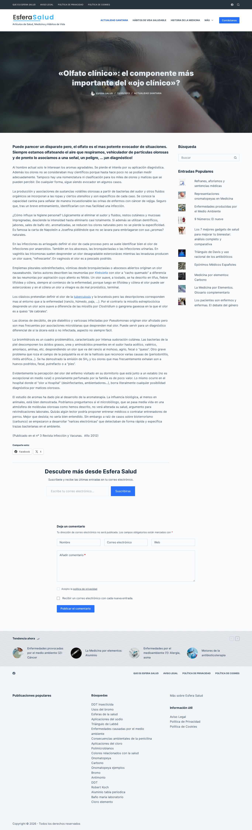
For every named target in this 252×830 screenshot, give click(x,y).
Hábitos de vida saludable (149, 20)
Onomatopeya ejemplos (108, 767)
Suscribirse (123, 491)
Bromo (96, 772)
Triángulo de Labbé (104, 724)
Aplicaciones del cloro (106, 743)
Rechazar (37, 819)
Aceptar (18, 819)
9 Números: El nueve (208, 219)
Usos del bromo (102, 709)
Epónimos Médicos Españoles (215, 264)
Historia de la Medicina (185, 20)
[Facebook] (232, 5)
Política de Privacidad (70, 4)
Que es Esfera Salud (24, 4)
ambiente (97, 734)
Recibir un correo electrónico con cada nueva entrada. (97, 598)
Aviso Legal (46, 4)
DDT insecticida (102, 704)
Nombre (65, 542)
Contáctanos (229, 20)
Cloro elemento (102, 802)
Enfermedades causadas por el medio (117, 729)
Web (157, 542)
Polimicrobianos (102, 748)
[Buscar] (238, 5)
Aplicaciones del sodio (107, 719)
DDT (94, 782)
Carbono (97, 763)
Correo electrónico (119, 542)
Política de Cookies (99, 4)
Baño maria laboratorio (107, 797)
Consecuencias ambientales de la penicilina (121, 738)
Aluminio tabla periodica (108, 792)
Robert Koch (100, 787)
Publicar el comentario (76, 608)
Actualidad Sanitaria (114, 20)
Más (207, 20)
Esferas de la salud (104, 714)
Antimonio (98, 777)
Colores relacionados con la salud (115, 753)
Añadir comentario (73, 555)
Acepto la (79, 588)
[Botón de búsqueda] (235, 157)
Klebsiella (101, 273)
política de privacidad (85, 588)
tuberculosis (82, 296)
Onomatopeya (101, 758)
